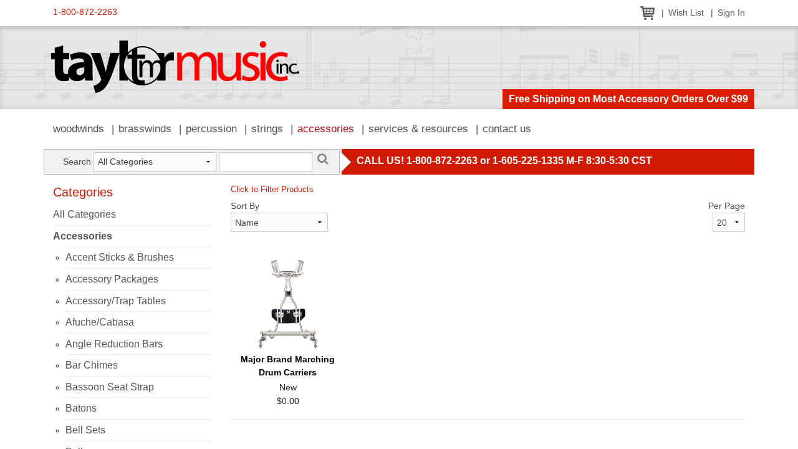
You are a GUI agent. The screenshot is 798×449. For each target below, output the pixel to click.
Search (77, 162)
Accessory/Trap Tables (115, 301)
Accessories (325, 129)
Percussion (211, 129)
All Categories (84, 214)
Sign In (731, 12)
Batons (81, 408)
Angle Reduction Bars (114, 344)
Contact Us (507, 129)
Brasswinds (144, 129)
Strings (267, 129)
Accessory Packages (111, 279)
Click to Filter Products (272, 189)
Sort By (245, 206)
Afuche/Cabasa (99, 322)
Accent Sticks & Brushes (119, 257)
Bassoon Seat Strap (109, 387)
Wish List (686, 12)
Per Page (726, 206)
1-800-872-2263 (85, 12)
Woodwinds (78, 129)
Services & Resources (418, 129)
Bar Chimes (91, 365)
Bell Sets (85, 430)
